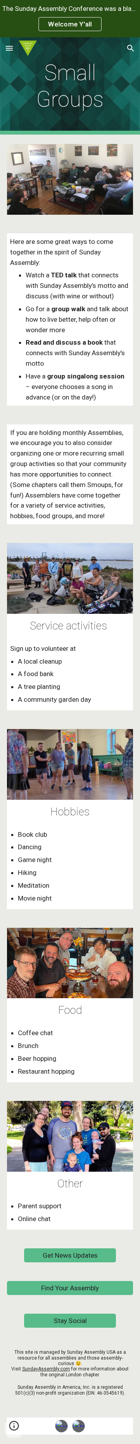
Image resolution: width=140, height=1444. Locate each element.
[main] (70, 86)
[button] (9, 48)
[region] (70, 18)
